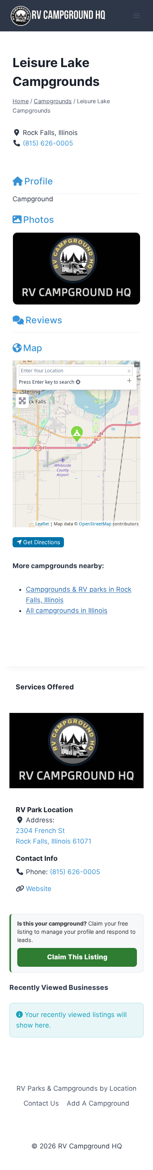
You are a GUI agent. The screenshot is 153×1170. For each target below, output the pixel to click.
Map (32, 348)
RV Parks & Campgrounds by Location (76, 1088)
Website (38, 889)
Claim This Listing (77, 957)
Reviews (44, 320)
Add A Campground (98, 1103)
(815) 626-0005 (48, 143)
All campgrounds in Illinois (66, 610)
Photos (38, 219)
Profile (38, 181)
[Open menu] (136, 15)
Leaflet (42, 524)
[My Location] (78, 382)
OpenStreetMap (95, 524)
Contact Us (41, 1103)
